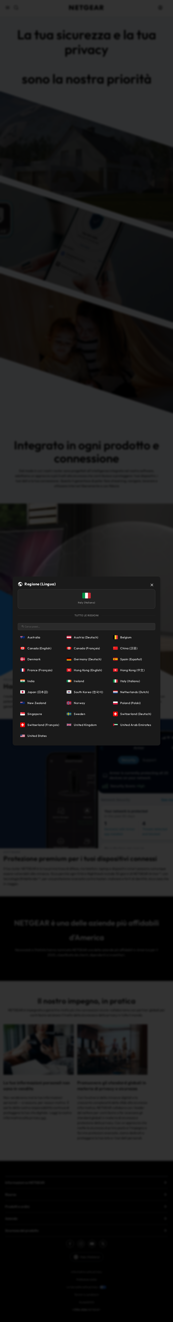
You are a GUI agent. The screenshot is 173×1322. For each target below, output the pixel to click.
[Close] (152, 585)
